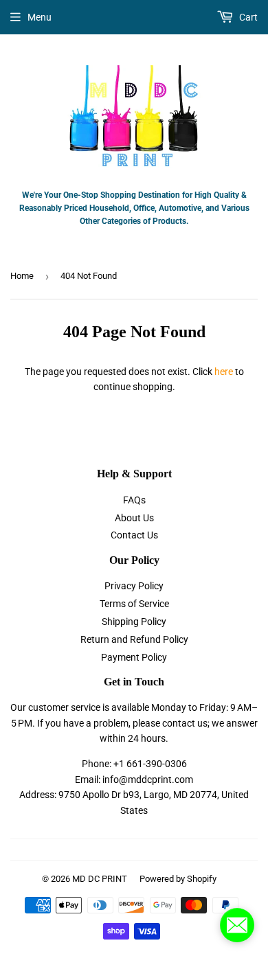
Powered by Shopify (177, 879)
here (223, 371)
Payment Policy (134, 657)
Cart (247, 17)
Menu (39, 17)
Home (22, 276)
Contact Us (134, 535)
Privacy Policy (134, 585)
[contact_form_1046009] (237, 925)
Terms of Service (134, 603)
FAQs (134, 499)
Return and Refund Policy (134, 639)
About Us (134, 517)
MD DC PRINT (99, 879)
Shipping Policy (134, 621)
